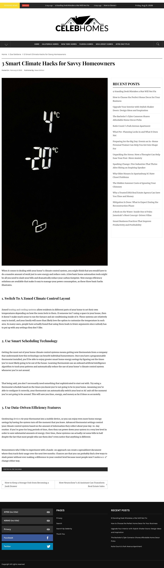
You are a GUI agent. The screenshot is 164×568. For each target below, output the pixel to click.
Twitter (7, 546)
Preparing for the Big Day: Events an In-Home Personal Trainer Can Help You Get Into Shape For (135, 145)
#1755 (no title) (123, 44)
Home (36, 44)
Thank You (60, 534)
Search (59, 523)
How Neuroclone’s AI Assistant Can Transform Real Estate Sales (82, 484)
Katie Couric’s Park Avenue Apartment (131, 126)
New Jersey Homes (104, 44)
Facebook (8, 538)
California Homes (50, 44)
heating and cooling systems (22, 309)
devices (17, 419)
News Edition (39, 70)
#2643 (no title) (11, 520)
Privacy (7, 529)
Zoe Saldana (17, 469)
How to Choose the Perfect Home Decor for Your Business (100, 5)
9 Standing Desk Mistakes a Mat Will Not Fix (46, 5)
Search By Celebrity (64, 529)
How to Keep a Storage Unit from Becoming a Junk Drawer (27, 484)
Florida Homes (86, 44)
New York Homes (69, 44)
